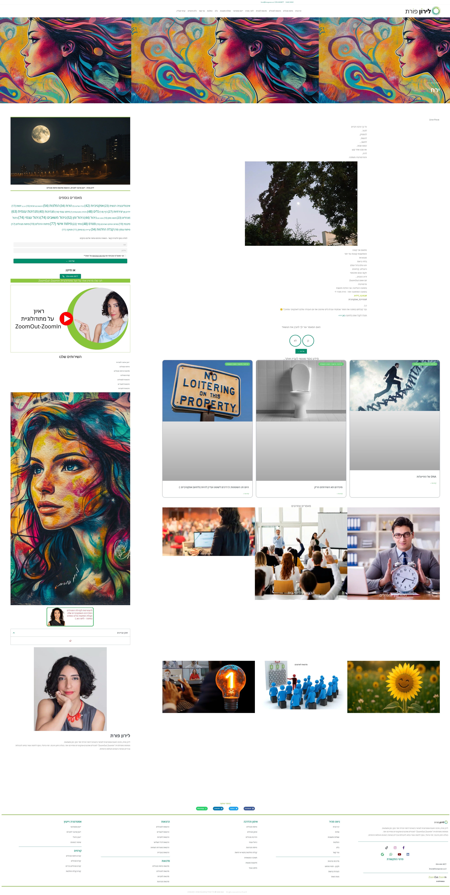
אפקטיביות (94, 205)
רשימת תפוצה (290, 2)
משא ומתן (110, 217)
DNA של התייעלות (426, 476)
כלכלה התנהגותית (78, 212)
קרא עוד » (433, 483)
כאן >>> (341, 315)
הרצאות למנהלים (275, 11)
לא (295, 340)
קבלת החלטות (102, 229)
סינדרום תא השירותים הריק (328, 487)
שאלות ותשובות (225, 11)
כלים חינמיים (192, 11)
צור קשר (202, 11)
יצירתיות (115, 211)
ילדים (126, 212)
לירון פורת (120, 735)
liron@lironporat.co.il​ (267, 2)
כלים (93, 211)
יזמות (16, 205)
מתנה (100, 218)
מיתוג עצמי (62, 211)
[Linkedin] (408, 854)
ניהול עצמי (29, 217)
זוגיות (30, 206)
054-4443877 (279, 2)
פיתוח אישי (61, 223)
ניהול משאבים (53, 217)
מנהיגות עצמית (24, 211)
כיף (103, 211)
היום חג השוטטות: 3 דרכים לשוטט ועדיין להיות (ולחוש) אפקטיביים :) (214, 487)
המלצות (209, 11)
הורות (66, 206)
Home (437, 83)
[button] (14, 633)
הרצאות (39, 206)
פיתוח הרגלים (39, 224)
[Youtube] (399, 854)
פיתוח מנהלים (288, 11)
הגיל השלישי (78, 206)
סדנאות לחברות (261, 11)
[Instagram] (395, 847)
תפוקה (67, 229)
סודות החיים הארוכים (107, 224)
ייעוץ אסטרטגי (238, 11)
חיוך (24, 206)
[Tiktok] (386, 847)
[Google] (382, 854)
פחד (77, 224)
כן (308, 340)
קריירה (86, 229)
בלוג (216, 11)
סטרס (89, 224)
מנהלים (123, 218)
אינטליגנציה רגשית (117, 206)
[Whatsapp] (391, 854)
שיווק (77, 229)
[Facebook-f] (403, 847)
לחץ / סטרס (249, 11)
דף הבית (298, 11)
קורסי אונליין (181, 11)
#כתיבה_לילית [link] (360, 295)
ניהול (90, 217)
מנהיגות (46, 211)
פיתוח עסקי (122, 229)
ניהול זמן (75, 217)
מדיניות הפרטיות (98, 255)
